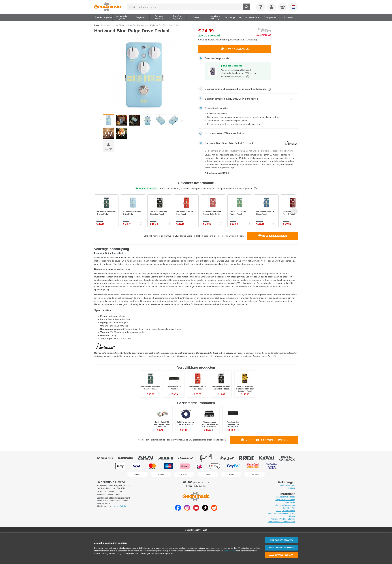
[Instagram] (187, 510)
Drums (161, 474)
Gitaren (137, 474)
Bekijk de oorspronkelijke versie (278, 151)
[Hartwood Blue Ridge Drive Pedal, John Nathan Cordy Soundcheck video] (121, 133)
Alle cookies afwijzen (281, 540)
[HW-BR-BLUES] (144, 75)
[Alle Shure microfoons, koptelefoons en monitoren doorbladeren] (127, 458)
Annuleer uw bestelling (285, 497)
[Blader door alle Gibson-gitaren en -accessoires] (208, 458)
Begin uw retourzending (285, 500)
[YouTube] (196, 510)
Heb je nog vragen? (224, 133)
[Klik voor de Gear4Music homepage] (107, 6)
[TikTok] (205, 510)
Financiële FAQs (288, 508)
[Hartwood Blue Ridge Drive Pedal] (121, 120)
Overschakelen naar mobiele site (281, 522)
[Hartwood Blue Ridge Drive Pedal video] (108, 133)
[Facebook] (178, 510)
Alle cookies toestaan (281, 555)
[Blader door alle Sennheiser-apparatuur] (107, 458)
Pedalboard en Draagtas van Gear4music (233, 424)
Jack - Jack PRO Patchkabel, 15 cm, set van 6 (162, 424)
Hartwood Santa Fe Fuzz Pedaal (197, 388)
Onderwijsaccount (287, 485)
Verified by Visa (271, 466)
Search (246, 7)
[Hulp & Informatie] (260, 7)
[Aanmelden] (271, 7)
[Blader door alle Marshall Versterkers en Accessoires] (228, 458)
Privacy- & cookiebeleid (285, 511)
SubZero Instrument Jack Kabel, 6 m (185, 423)
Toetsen (184, 474)
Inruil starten (290, 502)
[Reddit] (214, 510)
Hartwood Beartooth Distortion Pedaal (221, 388)
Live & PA (255, 474)
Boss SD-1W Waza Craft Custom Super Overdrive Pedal (245, 389)
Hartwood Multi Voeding (174, 388)
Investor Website (119, 506)
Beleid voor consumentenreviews (281, 513)
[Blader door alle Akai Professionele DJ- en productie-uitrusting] (148, 458)
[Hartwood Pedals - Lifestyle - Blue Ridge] (134, 120)
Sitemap (291, 516)
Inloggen (291, 488)
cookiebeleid (230, 551)
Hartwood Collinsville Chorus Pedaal (150, 388)
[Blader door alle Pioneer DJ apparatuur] (188, 458)
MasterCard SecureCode (253, 466)
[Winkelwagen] (282, 7)
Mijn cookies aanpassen (281, 548)
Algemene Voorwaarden (285, 505)
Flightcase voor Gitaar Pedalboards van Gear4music (209, 424)
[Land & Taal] (293, 7)
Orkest (207, 474)
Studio (231, 474)
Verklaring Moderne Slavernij (283, 519)
